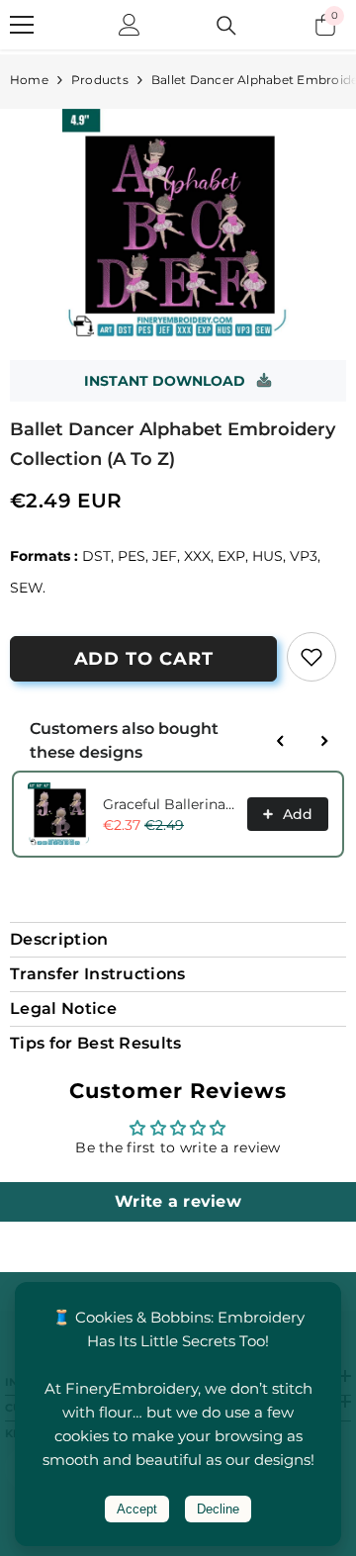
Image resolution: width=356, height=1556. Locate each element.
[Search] (226, 26)
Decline (218, 1509)
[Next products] (324, 741)
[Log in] (129, 25)
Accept (137, 1509)
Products (100, 79)
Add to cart (144, 659)
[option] (178, 224)
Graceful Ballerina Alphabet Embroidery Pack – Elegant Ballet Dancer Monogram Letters (169, 804)
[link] (311, 657)
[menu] (22, 25)
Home (29, 79)
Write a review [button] (178, 1201)
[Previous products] (281, 741)
